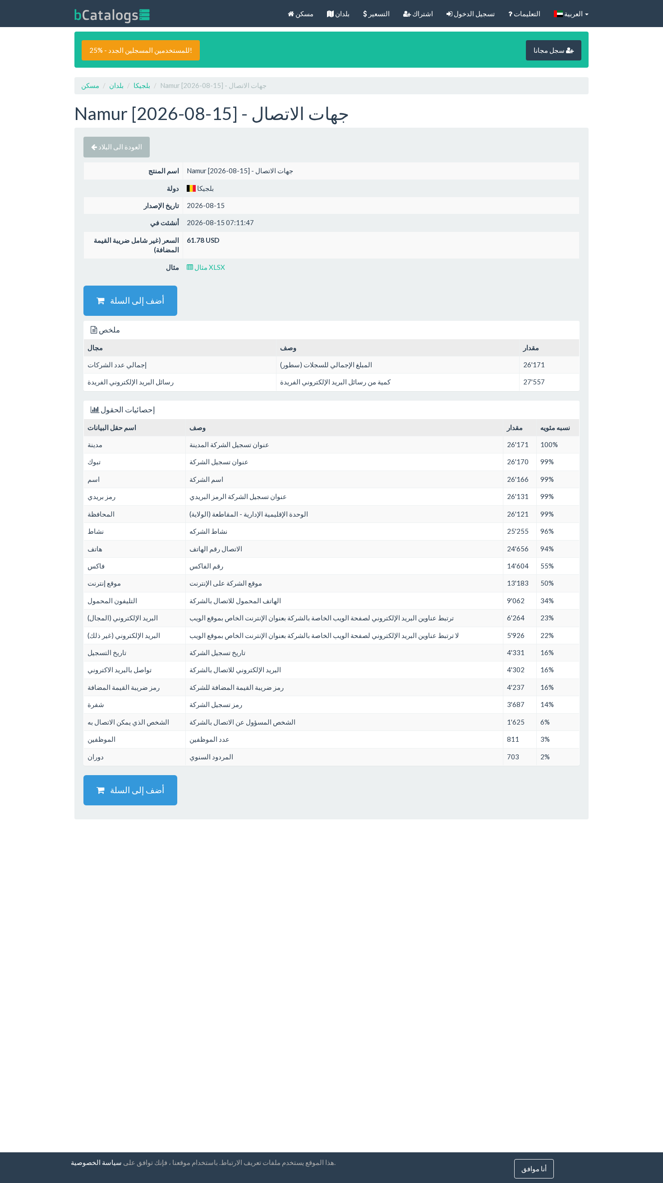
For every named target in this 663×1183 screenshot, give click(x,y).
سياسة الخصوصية (96, 1162)
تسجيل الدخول (473, 13)
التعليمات (526, 13)
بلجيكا (142, 85)
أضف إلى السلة (134, 300)
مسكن (303, 13)
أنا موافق (534, 1169)
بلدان (342, 13)
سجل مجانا (550, 50)
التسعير (378, 13)
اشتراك (422, 13)
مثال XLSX (209, 267)
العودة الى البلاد (119, 147)
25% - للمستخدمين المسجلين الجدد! (140, 50)
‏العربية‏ (573, 13)
